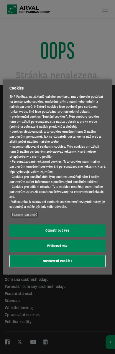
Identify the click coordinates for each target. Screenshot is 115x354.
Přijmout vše (57, 246)
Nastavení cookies (58, 261)
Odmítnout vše (57, 230)
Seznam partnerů (25, 215)
